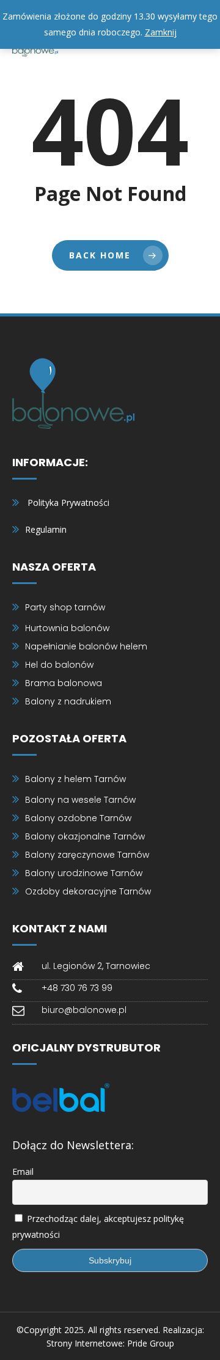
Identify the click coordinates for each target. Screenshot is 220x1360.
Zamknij (161, 32)
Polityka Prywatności (68, 502)
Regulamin (46, 529)
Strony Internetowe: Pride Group (110, 1343)
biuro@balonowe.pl (84, 1010)
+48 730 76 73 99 (77, 988)
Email (23, 1171)
